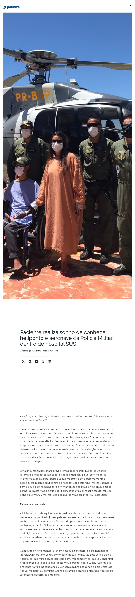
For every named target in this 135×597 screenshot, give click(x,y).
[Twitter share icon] (23, 359)
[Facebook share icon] (30, 359)
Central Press (40, 351)
